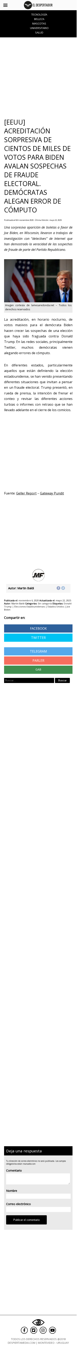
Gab (38, 669)
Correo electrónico (18, 1204)
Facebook (38, 628)
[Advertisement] (38, 77)
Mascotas (39, 23)
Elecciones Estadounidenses (29, 606)
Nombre (11, 1191)
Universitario (39, 28)
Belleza (39, 19)
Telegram (38, 651)
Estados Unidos (56, 606)
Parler (38, 660)
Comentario (14, 1170)
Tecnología (39, 14)
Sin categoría (45, 603)
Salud (39, 32)
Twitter (38, 637)
